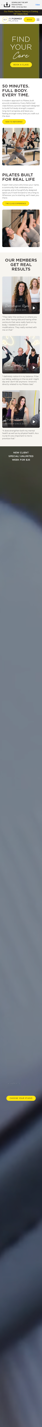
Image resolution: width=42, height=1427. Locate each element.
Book (29, 20)
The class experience (15, 203)
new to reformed (14, 122)
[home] (12, 20)
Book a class (21, 64)
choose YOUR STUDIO (21, 1098)
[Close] (1, 4)
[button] (37, 19)
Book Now (23, 13)
